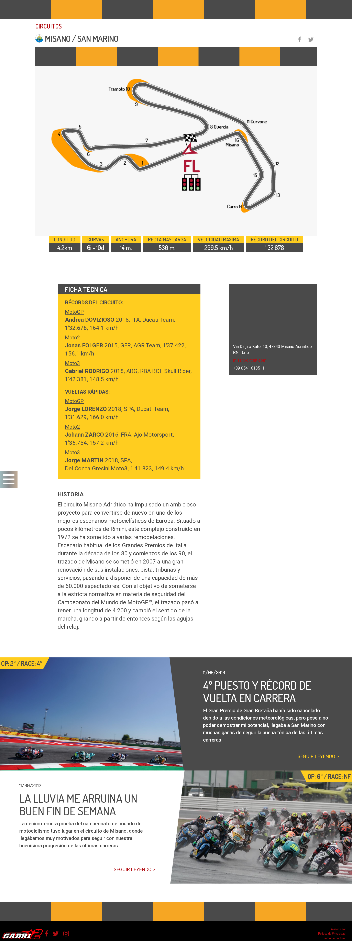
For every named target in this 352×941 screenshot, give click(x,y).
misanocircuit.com (249, 360)
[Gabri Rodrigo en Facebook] (46, 933)
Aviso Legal (338, 929)
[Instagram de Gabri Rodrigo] (66, 934)
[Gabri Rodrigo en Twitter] (56, 933)
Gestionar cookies (334, 938)
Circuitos (48, 26)
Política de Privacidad (331, 933)
